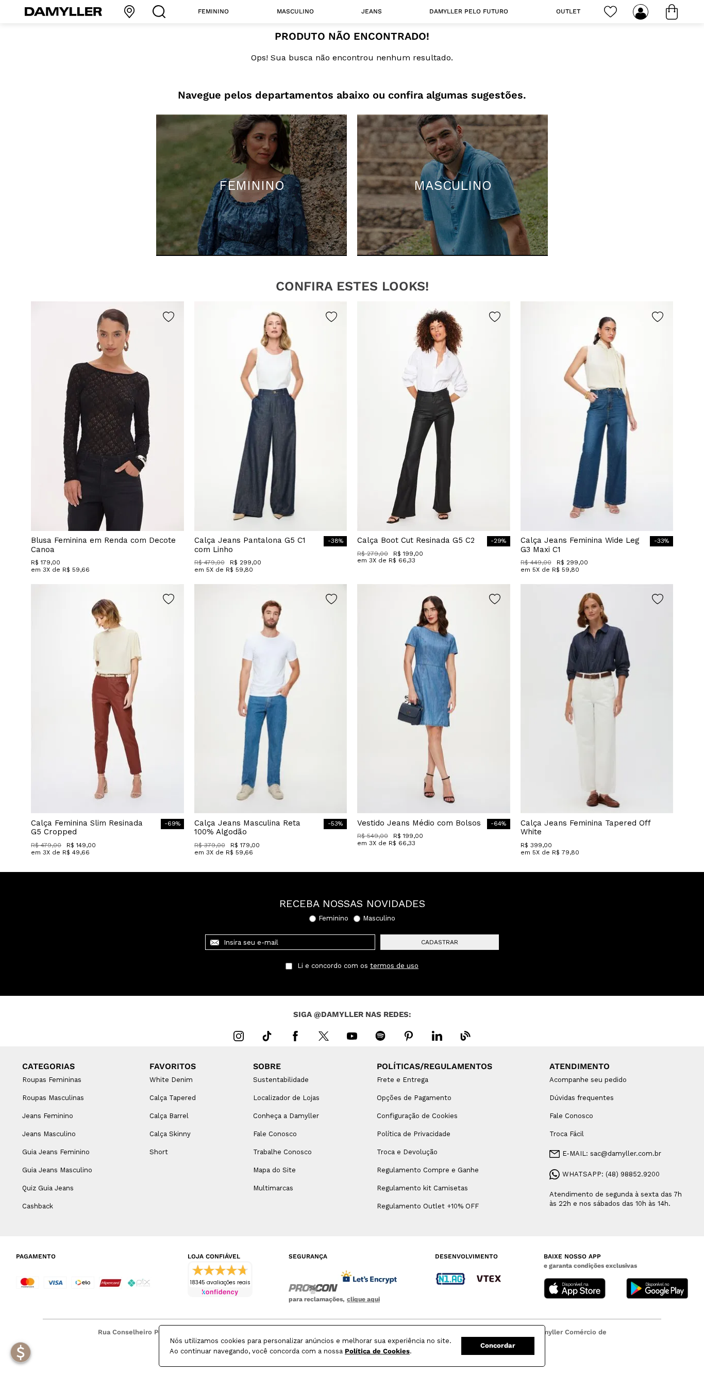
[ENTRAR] (641, 12)
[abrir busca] (161, 11)
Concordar (497, 1345)
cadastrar (439, 942)
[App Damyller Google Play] (657, 1289)
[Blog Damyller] (465, 1036)
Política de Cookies (377, 1351)
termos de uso (394, 966)
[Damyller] (63, 11)
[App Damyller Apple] (575, 1289)
